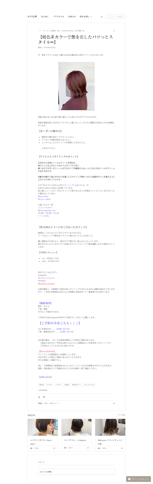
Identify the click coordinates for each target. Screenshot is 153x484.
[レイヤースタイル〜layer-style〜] (43, 427)
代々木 (49, 384)
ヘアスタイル (58, 16)
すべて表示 (121, 415)
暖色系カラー (76, 384)
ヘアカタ (58, 384)
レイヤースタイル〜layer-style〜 (41, 442)
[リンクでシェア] (44, 397)
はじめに (45, 16)
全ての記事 (32, 16)
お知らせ (72, 16)
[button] (102, 16)
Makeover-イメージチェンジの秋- (110, 442)
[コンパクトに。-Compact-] (77, 427)
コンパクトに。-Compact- (75, 440)
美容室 (41, 384)
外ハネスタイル (90, 384)
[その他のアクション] (114, 31)
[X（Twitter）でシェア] (39, 397)
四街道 (67, 384)
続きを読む (84, 16)
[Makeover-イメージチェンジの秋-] (110, 427)
